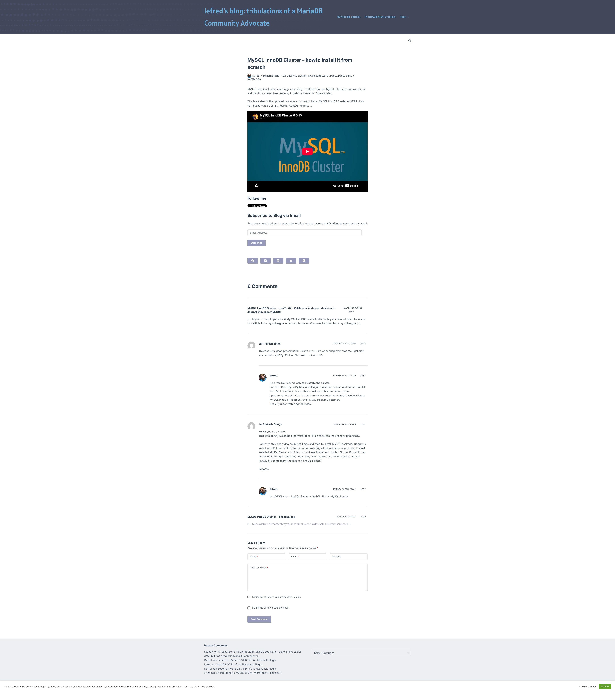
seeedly (208, 651)
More (403, 17)
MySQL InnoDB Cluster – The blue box (271, 516)
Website (336, 556)
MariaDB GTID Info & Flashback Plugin (253, 660)
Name (254, 556)
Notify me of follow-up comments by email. (276, 596)
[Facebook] (252, 261)
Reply (351, 311)
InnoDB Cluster (320, 76)
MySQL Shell (345, 76)
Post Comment (259, 619)
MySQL (333, 76)
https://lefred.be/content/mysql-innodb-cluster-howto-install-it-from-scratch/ (299, 524)
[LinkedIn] (278, 261)
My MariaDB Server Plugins (380, 17)
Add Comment (259, 567)
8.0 (284, 76)
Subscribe (256, 242)
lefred (273, 375)
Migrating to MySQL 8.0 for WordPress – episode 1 (251, 672)
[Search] (409, 40)
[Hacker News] (304, 261)
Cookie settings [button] (588, 686)
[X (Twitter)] (265, 261)
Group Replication (297, 76)
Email (295, 556)
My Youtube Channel (349, 17)
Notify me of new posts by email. (270, 607)
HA (309, 76)
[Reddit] (291, 261)
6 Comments (254, 79)
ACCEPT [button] (605, 686)
